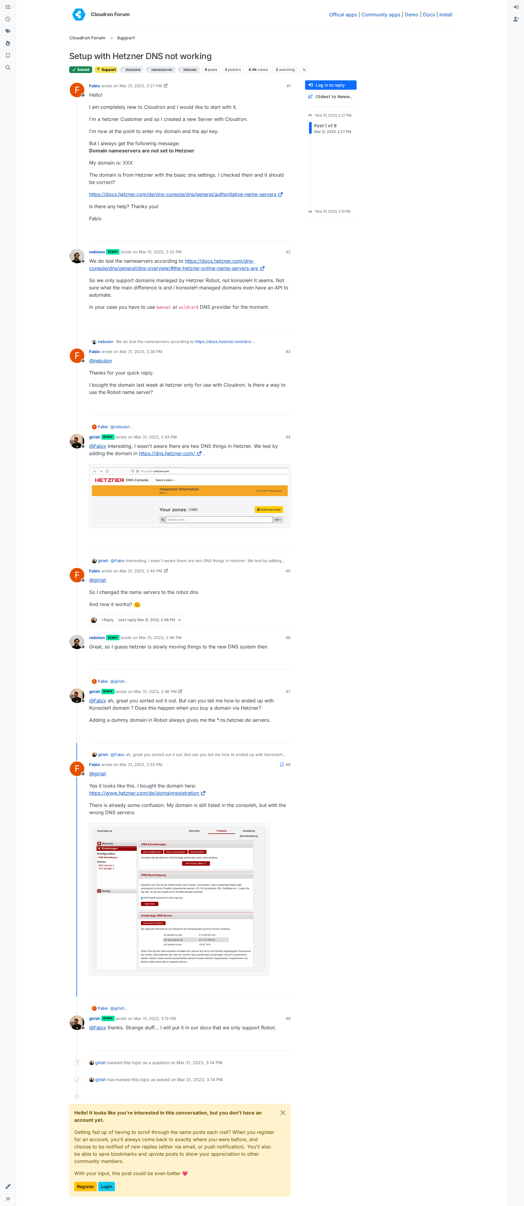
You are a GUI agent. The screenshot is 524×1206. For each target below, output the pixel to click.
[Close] (283, 1112)
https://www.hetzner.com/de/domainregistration (144, 793)
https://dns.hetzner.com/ (167, 453)
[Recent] (7, 19)
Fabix (94, 85)
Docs (429, 15)
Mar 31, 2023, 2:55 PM (140, 764)
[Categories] (7, 7)
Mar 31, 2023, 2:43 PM (155, 437)
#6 (288, 637)
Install (445, 15)
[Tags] (7, 31)
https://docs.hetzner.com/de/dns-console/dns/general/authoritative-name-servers (182, 194)
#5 (288, 570)
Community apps (380, 15)
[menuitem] (516, 7)
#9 (288, 1018)
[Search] (7, 68)
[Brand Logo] (79, 14)
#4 (288, 437)
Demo (411, 15)
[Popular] (7, 43)
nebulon (97, 251)
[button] (7, 1186)
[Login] (516, 7)
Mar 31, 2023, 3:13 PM (155, 1018)
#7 (288, 691)
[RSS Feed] (304, 69)
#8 (288, 764)
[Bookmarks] (7, 56)
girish (94, 437)
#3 (288, 351)
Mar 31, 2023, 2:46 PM (160, 637)
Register (85, 1186)
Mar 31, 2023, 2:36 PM (140, 351)
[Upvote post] (275, 234)
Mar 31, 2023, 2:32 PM (160, 251)
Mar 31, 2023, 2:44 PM (140, 570)
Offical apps (343, 15)
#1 (289, 85)
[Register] (516, 19)
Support (108, 69)
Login (106, 1186)
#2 (288, 251)
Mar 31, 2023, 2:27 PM (140, 85)
